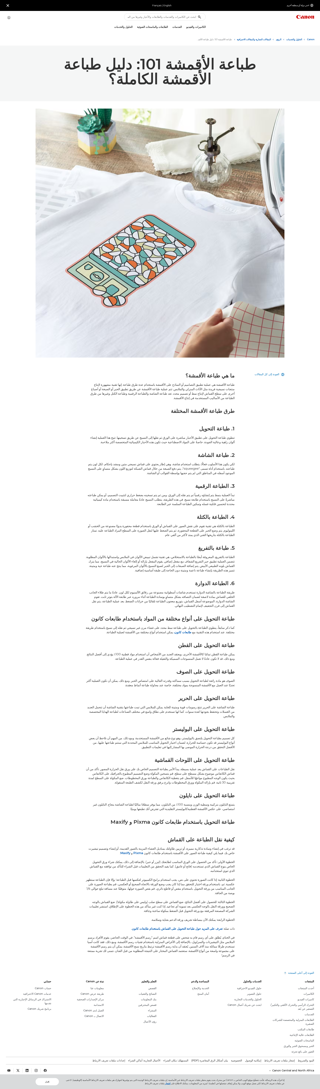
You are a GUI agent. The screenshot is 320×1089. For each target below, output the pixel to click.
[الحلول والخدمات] (112, 27)
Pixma (138, 853)
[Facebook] (45, 1070)
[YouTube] (8, 1070)
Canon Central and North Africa (292, 1070)
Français (156, 5)
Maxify (125, 853)
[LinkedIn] (27, 1070)
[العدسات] (170, 27)
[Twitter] (17, 1070)
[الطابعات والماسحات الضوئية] (135, 27)
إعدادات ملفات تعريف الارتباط (108, 1060)
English (167, 5)
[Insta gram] (36, 1070)
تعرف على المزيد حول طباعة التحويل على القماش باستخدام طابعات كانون (177, 928)
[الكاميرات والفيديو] (184, 27)
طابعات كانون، (182, 632)
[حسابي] (9, 18)
